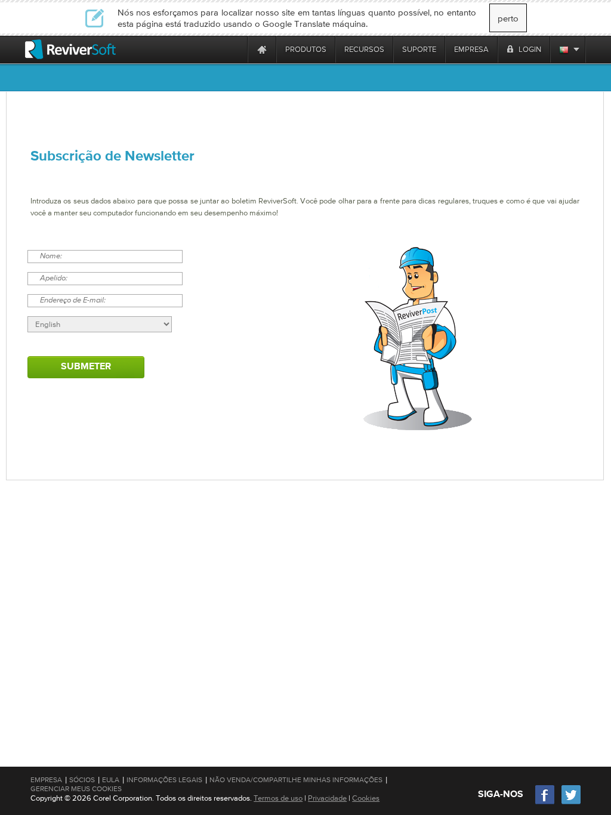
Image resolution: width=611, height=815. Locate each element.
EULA (110, 780)
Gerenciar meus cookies (76, 789)
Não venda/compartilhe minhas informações (295, 780)
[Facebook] (545, 802)
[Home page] (262, 49)
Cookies (365, 798)
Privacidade (327, 798)
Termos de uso (278, 798)
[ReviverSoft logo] (70, 49)
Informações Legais (164, 780)
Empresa (46, 780)
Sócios (82, 780)
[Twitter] (571, 802)
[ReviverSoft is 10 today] (236, 49)
